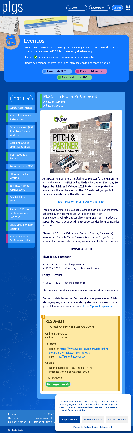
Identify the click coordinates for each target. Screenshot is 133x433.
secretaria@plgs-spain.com (51, 418)
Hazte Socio (15, 418)
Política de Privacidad (102, 427)
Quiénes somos (17, 421)
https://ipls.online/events (97, 306)
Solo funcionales (93, 419)
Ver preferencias (116, 419)
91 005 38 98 (51, 414)
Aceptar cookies (70, 419)
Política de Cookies (82, 427)
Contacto (13, 414)
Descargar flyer (56, 384)
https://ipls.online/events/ (70, 356)
